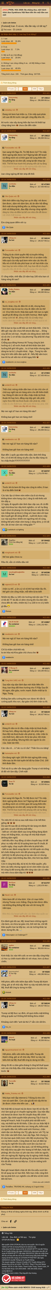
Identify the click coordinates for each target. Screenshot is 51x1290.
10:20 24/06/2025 (8, 423)
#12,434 (46, 777)
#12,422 (46, 131)
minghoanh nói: (11, 552)
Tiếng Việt (8, 1233)
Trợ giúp (32, 1237)
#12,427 (46, 423)
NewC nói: (9, 895)
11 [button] (7, 49)
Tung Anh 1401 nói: (13, 680)
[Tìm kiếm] (48, 3)
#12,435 (46, 878)
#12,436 (46, 941)
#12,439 (46, 1033)
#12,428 (46, 466)
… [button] (20, 89)
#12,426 (46, 368)
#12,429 (46, 536)
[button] (3, 3)
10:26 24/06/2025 (8, 999)
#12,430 (46, 568)
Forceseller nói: (11, 148)
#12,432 (46, 664)
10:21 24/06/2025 (8, 568)
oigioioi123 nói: (11, 584)
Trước (11, 89)
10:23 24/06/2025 (8, 941)
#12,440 (46, 1077)
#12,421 (46, 93)
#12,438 (46, 999)
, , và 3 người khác (25, 1187)
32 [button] (7, 58)
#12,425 (46, 285)
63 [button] (7, 68)
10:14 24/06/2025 (8, 179)
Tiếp (40, 89)
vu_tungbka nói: (11, 302)
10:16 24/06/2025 (8, 234)
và (16, 362)
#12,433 (46, 707)
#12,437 (46, 967)
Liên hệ (5, 1237)
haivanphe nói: (11, 753)
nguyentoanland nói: (13, 1050)
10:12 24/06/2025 (8, 93)
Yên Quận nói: (11, 196)
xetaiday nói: (10, 110)
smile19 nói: (10, 385)
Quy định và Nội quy (18, 1237)
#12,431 (46, 617)
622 (25, 89)
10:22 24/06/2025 (8, 707)
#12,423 (46, 179)
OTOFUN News (8, 1240)
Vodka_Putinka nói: (13, 1093)
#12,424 (46, 234)
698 (34, 89)
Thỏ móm (7, 30)
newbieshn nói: (11, 439)
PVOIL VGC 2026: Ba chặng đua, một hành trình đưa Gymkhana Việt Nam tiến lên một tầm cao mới (25, 12)
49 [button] (7, 41)
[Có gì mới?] (43, 3)
